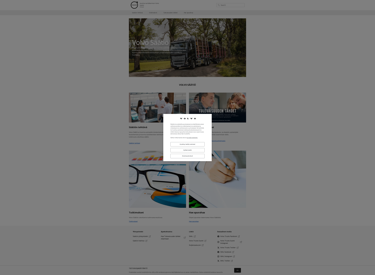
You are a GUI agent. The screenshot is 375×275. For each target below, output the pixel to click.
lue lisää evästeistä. (192, 137)
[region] (187, 137)
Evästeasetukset (187, 156)
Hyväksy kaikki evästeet (187, 144)
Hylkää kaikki (187, 150)
